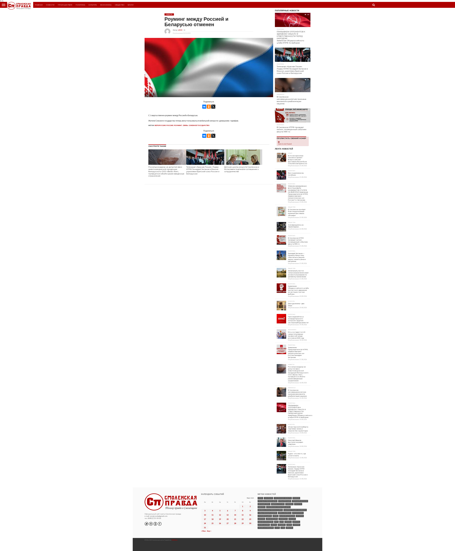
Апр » (209, 531)
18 (212, 519)
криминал (283, 519)
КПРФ (260, 498)
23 (250, 519)
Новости (50, 5)
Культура (93, 5)
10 (205, 515)
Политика (80, 5)
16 (250, 515)
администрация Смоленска (295, 510)
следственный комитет (267, 513)
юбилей (296, 525)
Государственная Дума (267, 501)
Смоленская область (283, 498)
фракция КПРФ (264, 504)
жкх (276, 522)
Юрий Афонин (263, 525)
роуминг (178, 125)
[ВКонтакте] (204, 107)
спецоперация (284, 501)
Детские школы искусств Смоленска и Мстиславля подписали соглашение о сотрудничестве (241, 169)
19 (220, 519)
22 (242, 519)
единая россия (278, 504)
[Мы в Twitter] (146, 524)
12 (220, 515)
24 (205, 523)
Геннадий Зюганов (300, 501)
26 (220, 523)
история (299, 516)
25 (212, 523)
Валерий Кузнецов (287, 516)
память (288, 522)
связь (185, 125)
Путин (275, 516)
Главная (39, 5)
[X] (213, 107)
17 (205, 519)
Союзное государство (199, 125)
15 (242, 515)
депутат (296, 522)
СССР (277, 527)
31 (205, 528)
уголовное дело (264, 516)
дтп (281, 522)
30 (250, 523)
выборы (261, 507)
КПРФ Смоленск (285, 513)
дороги (261, 519)
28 (235, 523)
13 (227, 515)
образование (272, 519)
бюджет (281, 525)
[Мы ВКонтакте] (151, 524)
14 (235, 515)
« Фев (203, 531)
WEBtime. (175, 540)
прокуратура (298, 513)
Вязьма (289, 527)
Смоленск (268, 498)
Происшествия (65, 5)
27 (227, 523)
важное (296, 498)
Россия (169, 125)
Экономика (105, 5)
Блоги (131, 5)
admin (180, 30)
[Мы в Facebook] (160, 524)
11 (212, 515)
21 (235, 519)
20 (227, 519)
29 (242, 523)
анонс (273, 525)
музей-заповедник (265, 527)
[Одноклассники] (209, 107)
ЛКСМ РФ (298, 504)
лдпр (289, 525)
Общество (119, 5)
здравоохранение (265, 522)
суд (282, 527)
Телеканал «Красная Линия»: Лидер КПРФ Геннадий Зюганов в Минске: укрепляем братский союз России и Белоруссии (202, 170)
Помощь (289, 504)
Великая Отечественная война (270, 510)
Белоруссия (160, 125)
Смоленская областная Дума (278, 507)
